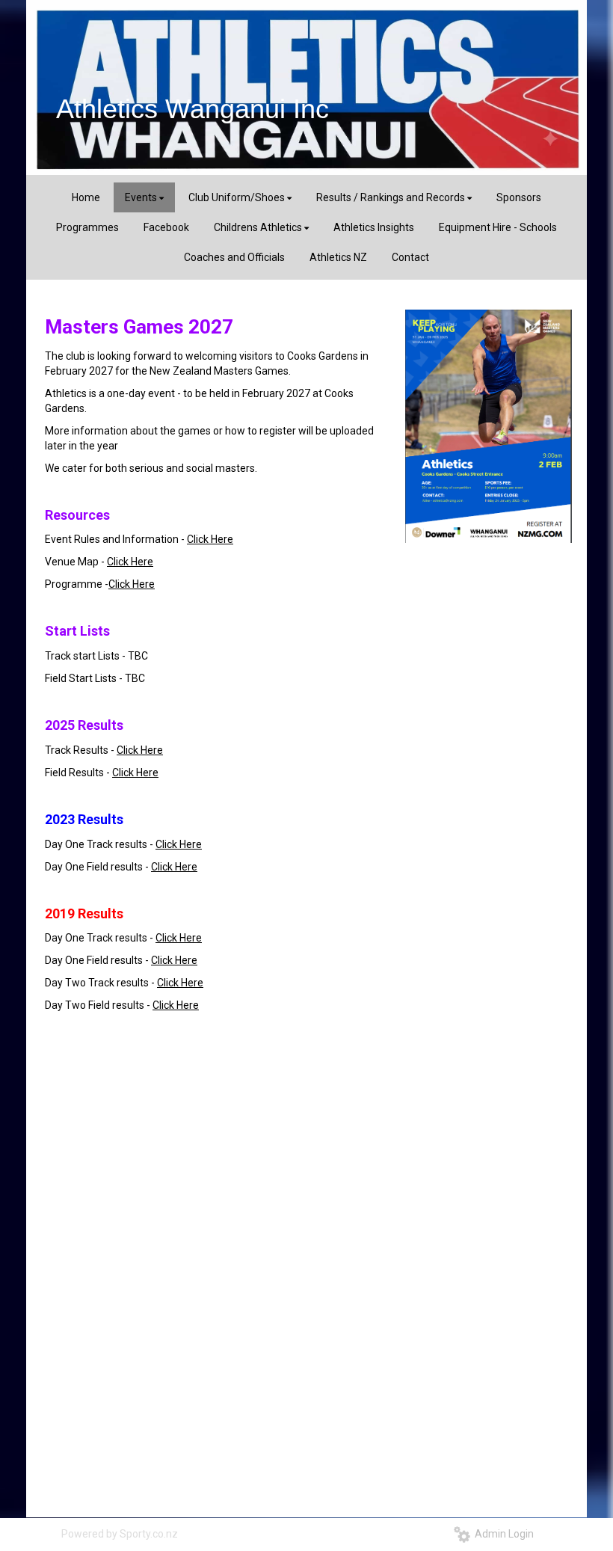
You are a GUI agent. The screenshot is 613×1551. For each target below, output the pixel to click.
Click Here (210, 539)
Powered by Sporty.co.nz (119, 1534)
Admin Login (502, 1534)
